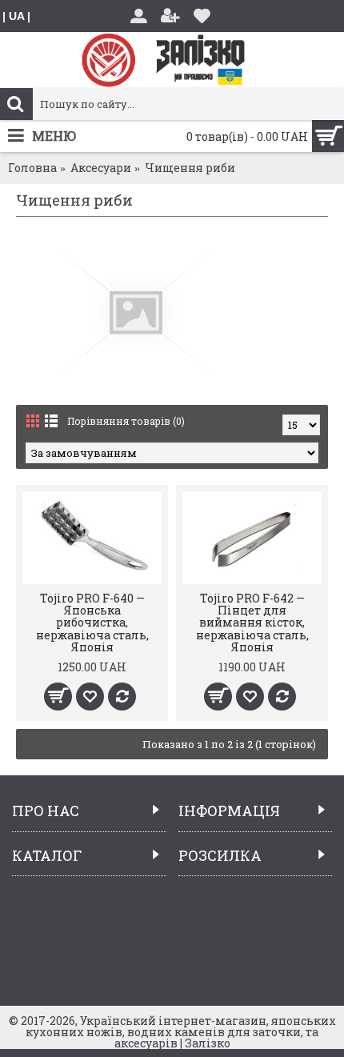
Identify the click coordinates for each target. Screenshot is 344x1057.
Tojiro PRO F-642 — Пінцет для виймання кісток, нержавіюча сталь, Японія (252, 623)
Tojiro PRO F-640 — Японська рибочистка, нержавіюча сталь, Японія (92, 623)
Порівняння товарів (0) (126, 420)
